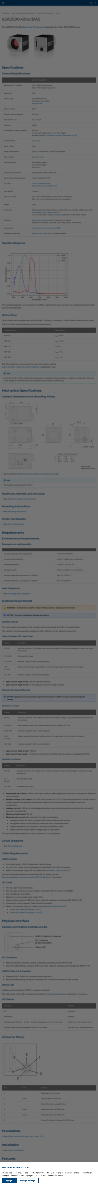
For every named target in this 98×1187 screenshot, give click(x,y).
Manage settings (27, 1181)
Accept (9, 1181)
